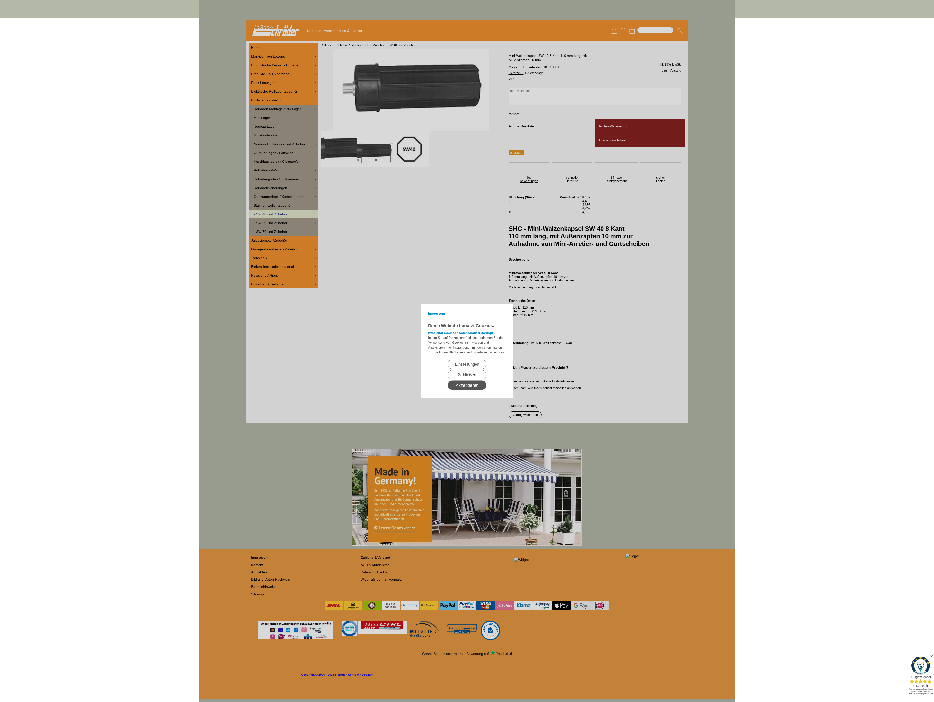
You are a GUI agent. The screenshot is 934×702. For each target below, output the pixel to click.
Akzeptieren (467, 385)
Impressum (436, 313)
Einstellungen (467, 364)
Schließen (467, 374)
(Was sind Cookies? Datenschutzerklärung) (460, 333)
